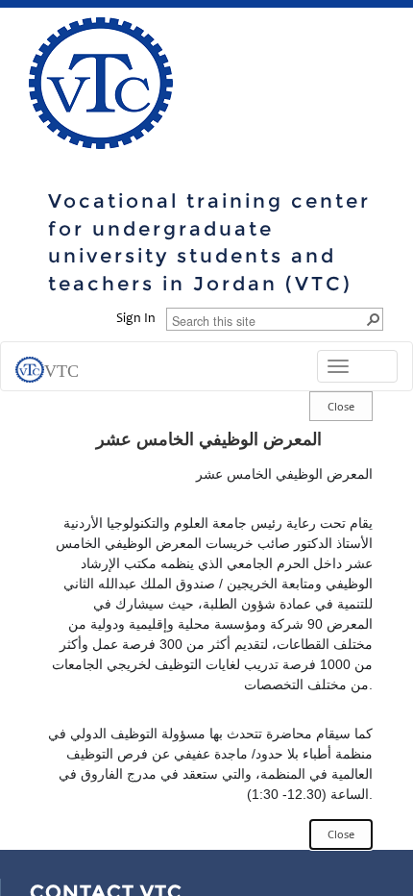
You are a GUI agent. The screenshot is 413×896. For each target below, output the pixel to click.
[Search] (372, 318)
